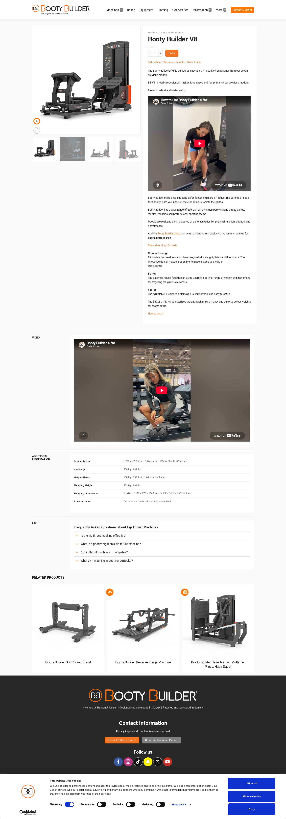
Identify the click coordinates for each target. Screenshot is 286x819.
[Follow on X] (157, 761)
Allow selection (251, 796)
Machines (112, 10)
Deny (252, 809)
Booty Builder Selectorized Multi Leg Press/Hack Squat (218, 664)
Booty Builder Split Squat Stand (68, 662)
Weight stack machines (172, 32)
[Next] (134, 80)
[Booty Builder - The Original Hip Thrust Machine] (61, 10)
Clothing (163, 10)
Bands (131, 10)
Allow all (251, 783)
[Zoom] (36, 130)
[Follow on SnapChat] (147, 761)
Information (200, 10)
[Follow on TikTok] (138, 761)
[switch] (101, 804)
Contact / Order (242, 10)
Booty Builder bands (169, 233)
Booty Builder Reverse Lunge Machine (143, 662)
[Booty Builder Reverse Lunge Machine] (143, 619)
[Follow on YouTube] (167, 761)
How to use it (155, 313)
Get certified (180, 10)
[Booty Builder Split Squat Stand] (68, 619)
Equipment (146, 10)
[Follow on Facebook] (118, 761)
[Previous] (39, 80)
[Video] (36, 121)
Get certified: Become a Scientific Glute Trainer (174, 62)
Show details (179, 804)
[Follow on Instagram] (128, 761)
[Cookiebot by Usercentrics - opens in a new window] (28, 812)
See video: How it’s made (162, 245)
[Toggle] (77, 536)
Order (172, 53)
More (219, 10)
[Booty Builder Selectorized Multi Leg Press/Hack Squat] (218, 619)
